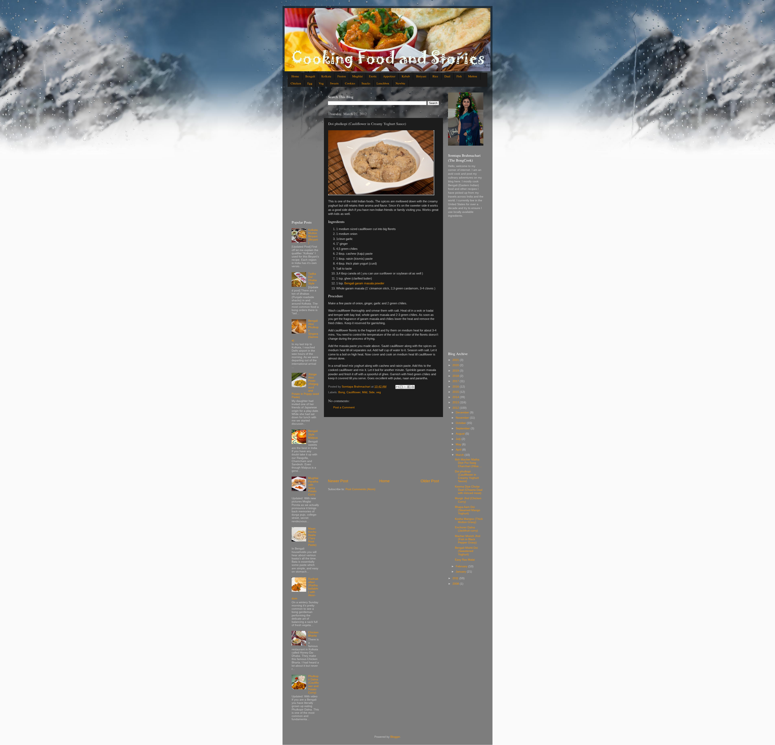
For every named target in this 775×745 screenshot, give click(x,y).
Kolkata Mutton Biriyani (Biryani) (313, 236)
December (463, 412)
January (461, 571)
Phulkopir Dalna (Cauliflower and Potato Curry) (313, 684)
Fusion (341, 76)
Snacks (365, 83)
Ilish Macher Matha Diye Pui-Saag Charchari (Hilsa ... (468, 463)
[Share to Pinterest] (413, 387)
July (459, 438)
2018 (456, 375)
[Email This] (397, 387)
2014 (456, 397)
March (460, 454)
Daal (447, 76)
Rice (435, 76)
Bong (341, 392)
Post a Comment (344, 407)
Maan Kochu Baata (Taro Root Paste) (312, 536)
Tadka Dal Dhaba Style (312, 278)
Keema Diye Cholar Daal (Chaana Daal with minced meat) (468, 490)
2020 (456, 365)
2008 (456, 583)
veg (378, 392)
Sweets (334, 83)
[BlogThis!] (401, 387)
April (459, 449)
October (461, 423)
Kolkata (326, 76)
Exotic (373, 76)
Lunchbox (383, 83)
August (460, 433)
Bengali (310, 76)
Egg (309, 83)
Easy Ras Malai (465, 559)
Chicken (296, 83)
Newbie (400, 83)
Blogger (395, 736)
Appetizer (389, 76)
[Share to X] (405, 387)
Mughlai (357, 76)
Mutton (472, 76)
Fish (459, 76)
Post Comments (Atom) (360, 489)
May (459, 444)
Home (295, 76)
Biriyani (421, 76)
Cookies (350, 83)
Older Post (430, 481)
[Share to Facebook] (409, 387)
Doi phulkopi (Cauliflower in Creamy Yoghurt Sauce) (467, 476)
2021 (456, 359)
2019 (456, 370)
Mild (364, 392)
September (463, 428)
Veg (321, 83)
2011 (455, 578)
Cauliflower (353, 392)
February (462, 566)
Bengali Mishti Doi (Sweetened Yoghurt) (466, 551)
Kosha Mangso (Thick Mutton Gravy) (469, 520)
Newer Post (338, 481)
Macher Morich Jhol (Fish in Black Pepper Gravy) (467, 539)
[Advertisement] (383, 447)
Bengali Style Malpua (313, 434)
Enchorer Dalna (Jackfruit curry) (466, 529)
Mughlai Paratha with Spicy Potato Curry (313, 486)
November (463, 417)
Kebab (406, 76)
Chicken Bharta (313, 634)
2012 (456, 407)
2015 (456, 391)
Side (372, 392)
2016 (456, 386)
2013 (456, 402)
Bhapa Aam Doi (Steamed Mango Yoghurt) (467, 510)
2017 (456, 381)
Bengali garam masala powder (364, 283)
